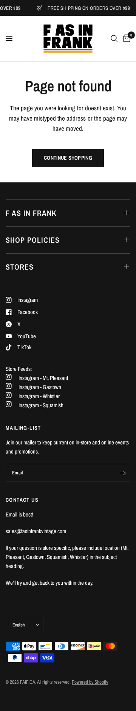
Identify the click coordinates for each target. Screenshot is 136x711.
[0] (125, 38)
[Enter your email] (122, 473)
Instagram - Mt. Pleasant (43, 378)
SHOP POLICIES (33, 240)
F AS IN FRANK (31, 213)
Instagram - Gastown (40, 387)
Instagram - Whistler (39, 396)
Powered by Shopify (90, 682)
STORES (20, 267)
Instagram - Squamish (41, 405)
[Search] (114, 38)
